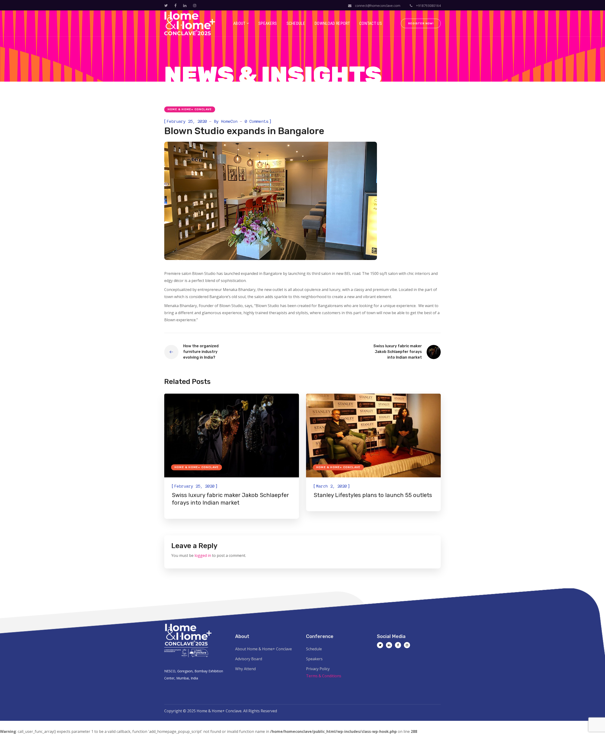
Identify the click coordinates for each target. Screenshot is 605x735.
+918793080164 (428, 5)
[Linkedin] (389, 645)
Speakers (314, 658)
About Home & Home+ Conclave (263, 648)
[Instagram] (407, 645)
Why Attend (245, 668)
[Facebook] (398, 645)
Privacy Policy (318, 668)
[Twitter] (380, 645)
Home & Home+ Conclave (190, 109)
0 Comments (256, 121)
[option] (231, 456)
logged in (202, 555)
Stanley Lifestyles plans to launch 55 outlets (373, 495)
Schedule (314, 648)
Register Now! (420, 23)
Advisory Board (248, 658)
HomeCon (229, 121)
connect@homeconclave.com (377, 5)
